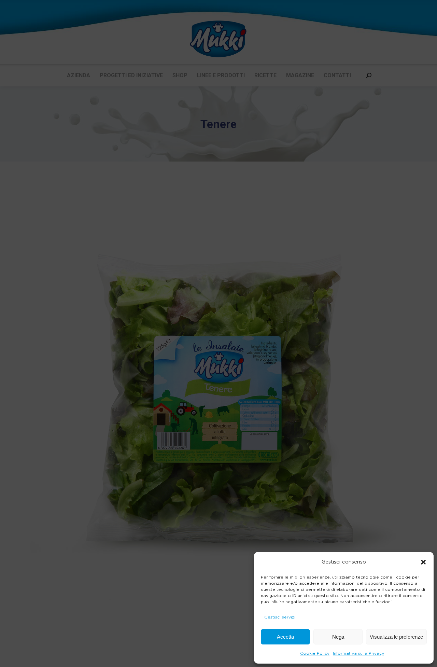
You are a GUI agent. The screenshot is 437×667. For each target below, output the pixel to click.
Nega (338, 637)
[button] (423, 562)
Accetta (285, 637)
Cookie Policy (314, 653)
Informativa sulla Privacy (358, 653)
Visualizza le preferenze (396, 637)
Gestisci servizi (279, 617)
